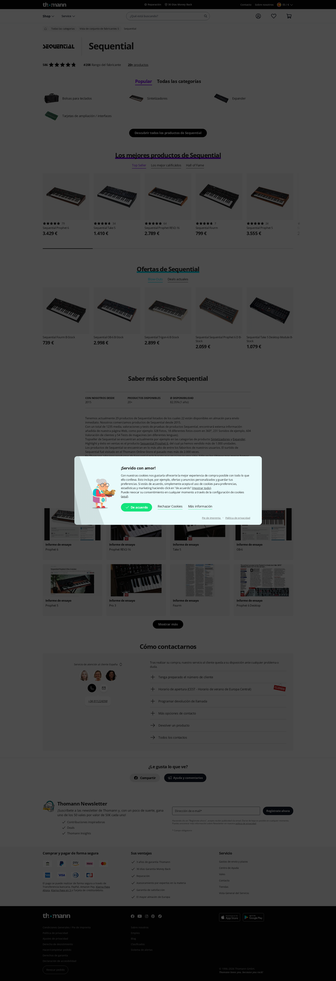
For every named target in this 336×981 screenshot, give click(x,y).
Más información (200, 506)
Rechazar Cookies (170, 506)
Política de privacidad (237, 518)
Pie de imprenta (211, 518)
